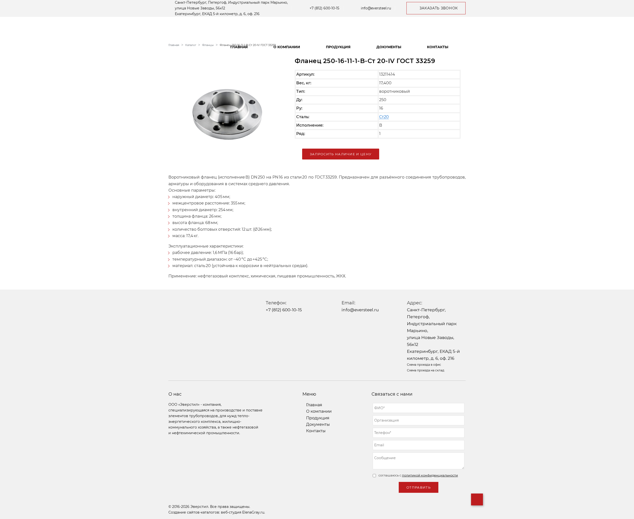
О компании (286, 47)
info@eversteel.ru (376, 8)
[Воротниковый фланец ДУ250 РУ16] (227, 109)
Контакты (437, 47)
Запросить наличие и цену (340, 154)
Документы (388, 47)
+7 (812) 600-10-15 (324, 8)
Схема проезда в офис (424, 364)
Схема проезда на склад (425, 370)
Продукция (338, 47)
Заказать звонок (439, 8)
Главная (239, 47)
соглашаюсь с (418, 475)
